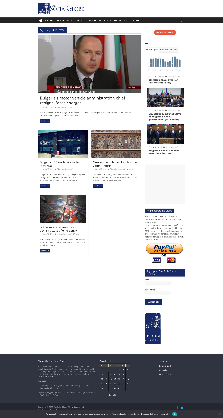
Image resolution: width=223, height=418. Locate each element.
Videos (136, 20)
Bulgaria (49, 20)
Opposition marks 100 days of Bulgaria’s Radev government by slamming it (165, 116)
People (107, 20)
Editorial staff (165, 366)
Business (81, 20)
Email (148, 279)
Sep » (115, 395)
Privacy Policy (165, 374)
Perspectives (95, 20)
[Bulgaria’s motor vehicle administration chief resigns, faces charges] (89, 37)
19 (102, 383)
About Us (163, 362)
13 (106, 379)
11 (128, 374)
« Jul (110, 395)
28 (111, 388)
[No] (219, 414)
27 (106, 388)
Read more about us (46, 376)
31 (123, 388)
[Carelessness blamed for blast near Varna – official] (116, 131)
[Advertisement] (165, 184)
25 (128, 383)
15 (115, 379)
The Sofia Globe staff (64, 107)
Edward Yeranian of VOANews (68, 234)
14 (111, 379)
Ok (175, 414)
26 (102, 388)
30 (119, 388)
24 (123, 383)
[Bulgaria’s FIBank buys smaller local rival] (63, 131)
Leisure (117, 20)
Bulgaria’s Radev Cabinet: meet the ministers (164, 152)
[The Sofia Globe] (41, 20)
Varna (131, 169)
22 (115, 383)
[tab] (152, 50)
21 (111, 383)
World (70, 20)
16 (119, 379)
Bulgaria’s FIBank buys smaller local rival (60, 163)
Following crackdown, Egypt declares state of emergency (58, 228)
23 (119, 383)
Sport (127, 20)
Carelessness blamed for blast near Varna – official (116, 163)
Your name (150, 290)
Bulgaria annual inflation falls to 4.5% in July (163, 81)
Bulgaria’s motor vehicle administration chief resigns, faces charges (82, 100)
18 (128, 379)
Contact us (163, 370)
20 (106, 383)
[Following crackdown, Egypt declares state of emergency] (63, 196)
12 (102, 379)
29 (115, 388)
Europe (60, 20)
